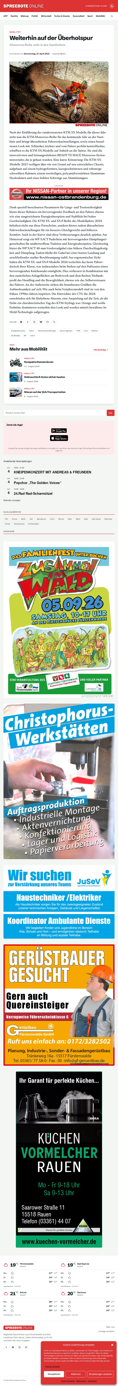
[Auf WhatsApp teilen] (21, 322)
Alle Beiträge (100, 350)
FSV (6, 519)
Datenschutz (81, 1381)
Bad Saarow (41, 519)
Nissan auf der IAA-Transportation (44, 391)
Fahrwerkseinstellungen (47, 331)
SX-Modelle (15, 336)
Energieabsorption (18, 331)
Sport (90, 16)
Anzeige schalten (106, 1331)
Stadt (70, 519)
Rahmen (95, 331)
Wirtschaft (46, 16)
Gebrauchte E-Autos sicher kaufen (44, 376)
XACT (32, 336)
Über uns (110, 1327)
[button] (112, 1344)
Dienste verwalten (52, 1366)
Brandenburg (19, 524)
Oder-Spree (96, 519)
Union (52, 519)
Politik (35, 16)
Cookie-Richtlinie (68, 1381)
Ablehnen (76, 1374)
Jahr (31, 519)
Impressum (92, 1381)
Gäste (78, 519)
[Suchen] (112, 16)
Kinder (7, 524)
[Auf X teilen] (34, 322)
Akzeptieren (54, 1374)
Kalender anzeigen (12, 500)
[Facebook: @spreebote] (6, 1347)
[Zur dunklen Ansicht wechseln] (112, 6)
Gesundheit (78, 16)
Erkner (14, 519)
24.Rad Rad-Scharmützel (33, 493)
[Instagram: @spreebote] (19, 1347)
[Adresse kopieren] (54, 322)
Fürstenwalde (33, 524)
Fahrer (31, 331)
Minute (61, 519)
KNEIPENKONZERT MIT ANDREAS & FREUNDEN (52, 472)
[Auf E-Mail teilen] (47, 322)
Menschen (108, 519)
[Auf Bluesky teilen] (41, 322)
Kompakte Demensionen (38, 361)
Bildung (24, 16)
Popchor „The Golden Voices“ (37, 482)
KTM (78, 331)
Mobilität (100, 16)
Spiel (86, 519)
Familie (14, 16)
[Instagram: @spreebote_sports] (26, 1347)
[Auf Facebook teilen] (28, 322)
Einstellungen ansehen (100, 1374)
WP (25, 336)
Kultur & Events (62, 16)
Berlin (23, 519)
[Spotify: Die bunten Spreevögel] (13, 1347)
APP (5, 16)
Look (86, 331)
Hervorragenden (66, 331)
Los (110, 413)
